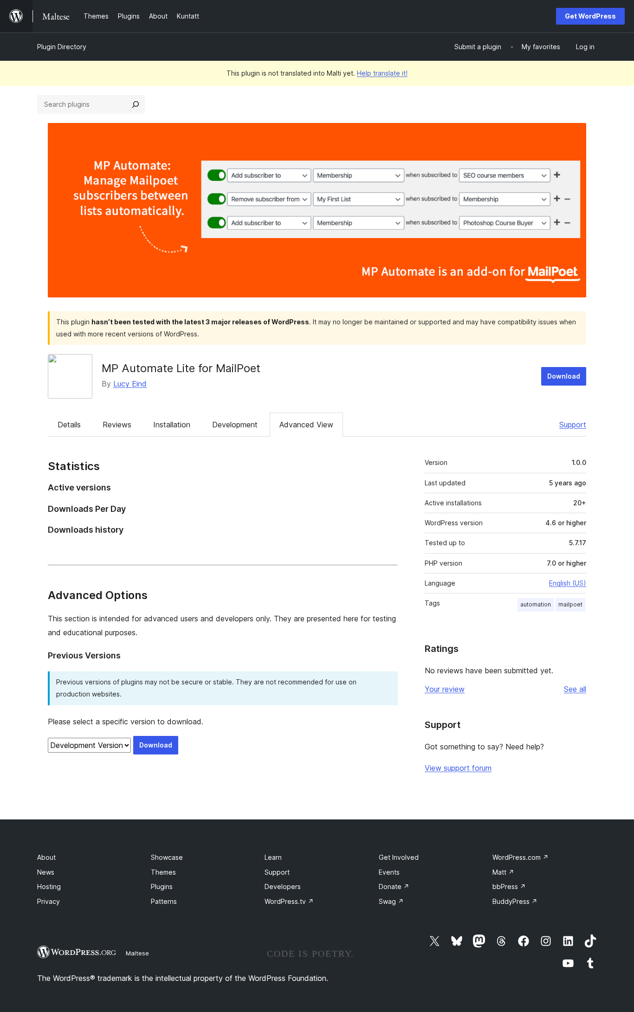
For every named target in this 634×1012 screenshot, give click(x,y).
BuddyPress (514, 901)
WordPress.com (520, 857)
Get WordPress (590, 16)
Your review (445, 689)
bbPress (509, 886)
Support (572, 424)
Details (69, 424)
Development (235, 424)
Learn (273, 857)
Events (389, 872)
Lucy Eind (130, 383)
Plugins (162, 886)
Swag (391, 901)
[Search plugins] (135, 104)
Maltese (137, 953)
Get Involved (399, 857)
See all (575, 689)
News (45, 872)
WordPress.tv (289, 901)
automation (535, 604)
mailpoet (570, 604)
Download (563, 376)
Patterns (164, 901)
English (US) (567, 583)
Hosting (49, 886)
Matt (503, 872)
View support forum (458, 768)
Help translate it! (382, 73)
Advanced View (306, 424)
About (46, 857)
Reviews (117, 424)
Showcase (167, 857)
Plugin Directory (61, 47)
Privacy (48, 901)
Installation (171, 424)
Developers (283, 886)
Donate (394, 886)
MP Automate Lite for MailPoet (181, 368)
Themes (163, 872)
